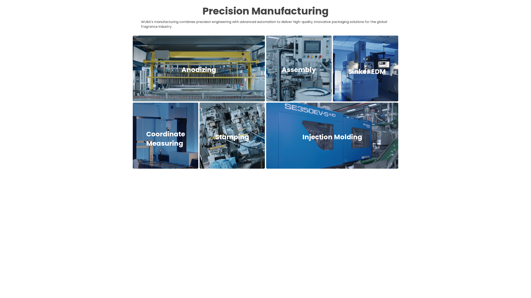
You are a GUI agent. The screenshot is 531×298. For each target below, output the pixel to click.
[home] (148, 9)
